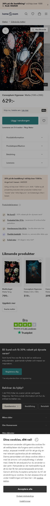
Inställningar (25, 501)
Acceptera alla (25, 489)
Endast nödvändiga (25, 496)
